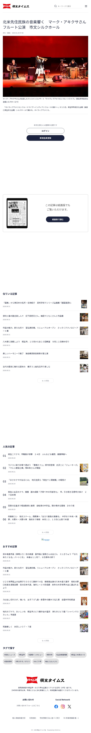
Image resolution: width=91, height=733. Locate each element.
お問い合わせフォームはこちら (28, 705)
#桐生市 (22, 654)
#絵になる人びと (51, 661)
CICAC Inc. (58, 730)
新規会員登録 (45, 138)
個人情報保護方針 (19, 718)
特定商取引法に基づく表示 (50, 718)
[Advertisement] (45, 168)
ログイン (45, 130)
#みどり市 (37, 661)
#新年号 (49, 654)
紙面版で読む (58, 219)
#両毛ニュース (9, 654)
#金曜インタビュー (36, 654)
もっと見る (45, 381)
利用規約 (32, 718)
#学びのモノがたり (23, 661)
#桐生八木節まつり (78, 654)
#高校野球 (8, 661)
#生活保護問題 (61, 654)
